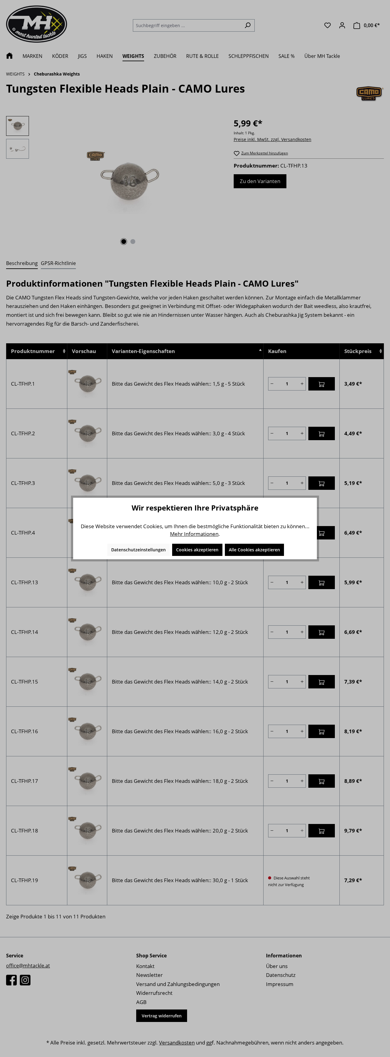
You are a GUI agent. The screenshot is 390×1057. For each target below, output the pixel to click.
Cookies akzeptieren (197, 550)
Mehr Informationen (194, 533)
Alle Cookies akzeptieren (254, 550)
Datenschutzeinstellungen (138, 550)
